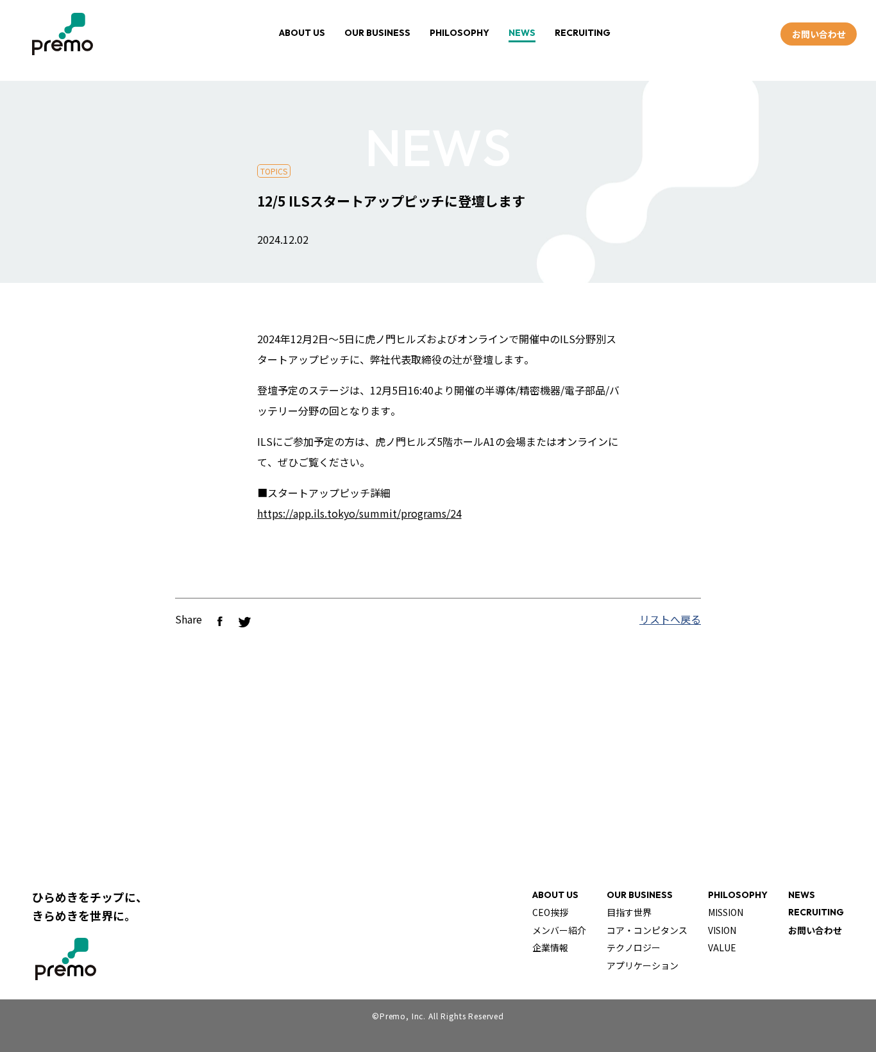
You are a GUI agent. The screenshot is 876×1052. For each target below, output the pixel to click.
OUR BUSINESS (377, 32)
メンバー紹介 (559, 930)
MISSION (725, 912)
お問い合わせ (819, 34)
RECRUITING (583, 32)
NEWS (522, 32)
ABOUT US (302, 32)
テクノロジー (634, 947)
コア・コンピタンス (647, 930)
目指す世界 (629, 912)
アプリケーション (642, 965)
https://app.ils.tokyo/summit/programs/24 (359, 513)
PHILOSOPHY (459, 32)
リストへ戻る (670, 619)
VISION (722, 930)
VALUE (722, 947)
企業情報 (550, 947)
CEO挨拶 (550, 912)
